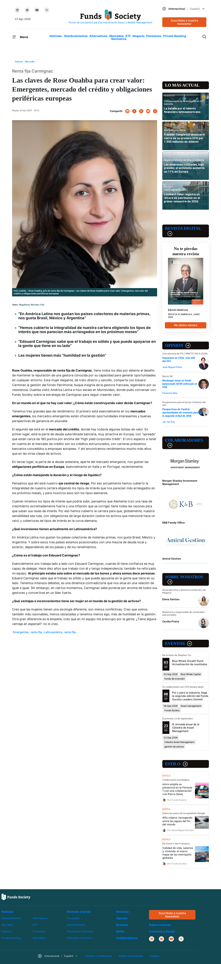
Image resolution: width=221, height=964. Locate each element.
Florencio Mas (169, 393)
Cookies (154, 956)
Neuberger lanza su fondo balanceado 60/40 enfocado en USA (179, 384)
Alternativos (98, 36)
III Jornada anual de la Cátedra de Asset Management (185, 728)
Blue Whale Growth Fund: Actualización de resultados (189, 662)
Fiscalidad (73, 918)
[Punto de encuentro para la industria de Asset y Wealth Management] (110, 17)
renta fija (36, 632)
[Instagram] (27, 10)
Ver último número (185, 325)
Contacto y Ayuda (162, 931)
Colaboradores (184, 440)
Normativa (118, 39)
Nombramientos (76, 36)
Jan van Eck (168, 421)
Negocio (139, 36)
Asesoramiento (76, 924)
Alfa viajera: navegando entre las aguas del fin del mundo (177, 821)
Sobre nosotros (184, 577)
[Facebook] (134, 111)
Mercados (116, 36)
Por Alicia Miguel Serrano (180, 830)
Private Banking (174, 36)
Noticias (7, 911)
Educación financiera (79, 938)
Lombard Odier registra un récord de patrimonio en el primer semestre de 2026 (182, 198)
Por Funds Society (177, 799)
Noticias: (56, 36)
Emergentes (21, 632)
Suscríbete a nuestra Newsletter (184, 22)
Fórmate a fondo (78, 911)
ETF (128, 36)
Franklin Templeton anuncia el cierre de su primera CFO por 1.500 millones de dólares (184, 138)
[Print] (148, 111)
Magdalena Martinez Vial (31, 304)
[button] (184, 9)
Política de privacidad (131, 956)
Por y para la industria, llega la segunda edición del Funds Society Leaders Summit (190, 696)
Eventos (175, 643)
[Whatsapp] (155, 111)
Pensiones (153, 36)
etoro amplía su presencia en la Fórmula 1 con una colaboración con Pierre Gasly (177, 789)
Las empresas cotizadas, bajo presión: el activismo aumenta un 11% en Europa (184, 168)
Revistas (122, 911)
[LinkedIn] (17, 10)
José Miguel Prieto (172, 367)
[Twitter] (46, 10)
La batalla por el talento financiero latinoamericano (182, 110)
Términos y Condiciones (98, 956)
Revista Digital (183, 228)
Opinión (174, 345)
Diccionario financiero (80, 931)
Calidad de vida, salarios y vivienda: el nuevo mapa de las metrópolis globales (177, 852)
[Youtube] (37, 10)
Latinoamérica (53, 632)
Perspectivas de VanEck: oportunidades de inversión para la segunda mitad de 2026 (180, 412)
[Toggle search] (204, 36)
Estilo (172, 764)
